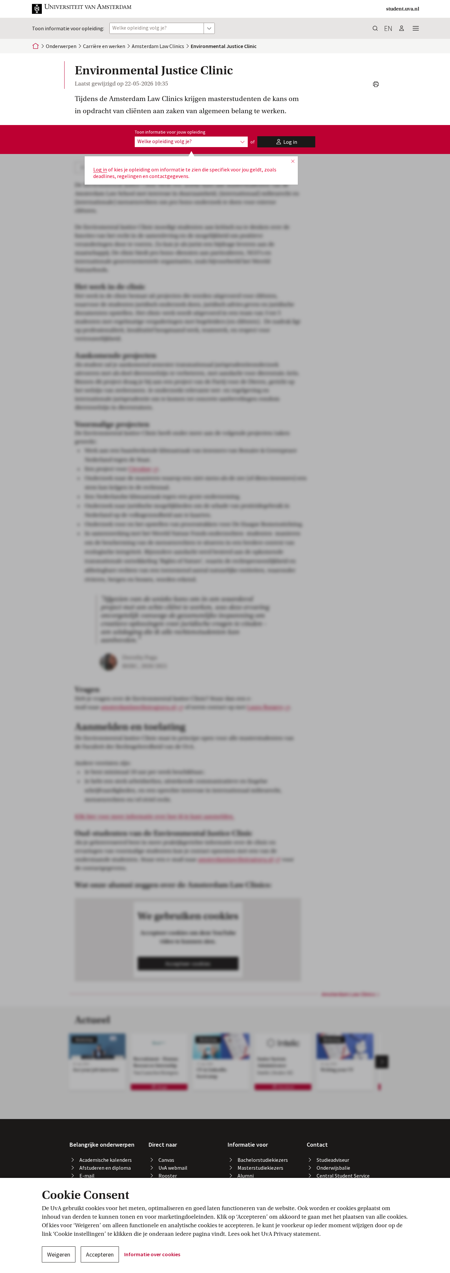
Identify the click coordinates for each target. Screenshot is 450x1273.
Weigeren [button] (58, 1254)
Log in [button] (100, 169)
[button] (82, 9)
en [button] (388, 28)
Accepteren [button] (100, 1254)
